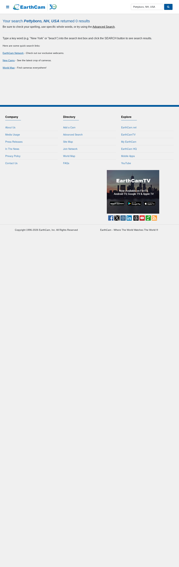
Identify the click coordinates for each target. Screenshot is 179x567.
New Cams (9, 60)
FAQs (66, 163)
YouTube (126, 163)
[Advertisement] (46, 192)
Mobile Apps (128, 156)
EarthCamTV (128, 134)
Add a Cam (69, 127)
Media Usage (12, 134)
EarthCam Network (13, 53)
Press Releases (14, 141)
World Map (9, 67)
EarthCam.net (129, 127)
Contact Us (11, 163)
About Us (10, 127)
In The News (12, 149)
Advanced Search (103, 26)
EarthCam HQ (129, 149)
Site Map (68, 141)
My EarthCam (128, 141)
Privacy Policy (12, 156)
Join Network (70, 149)
